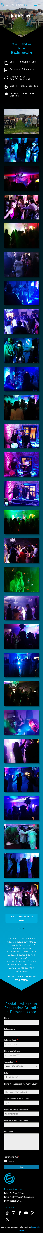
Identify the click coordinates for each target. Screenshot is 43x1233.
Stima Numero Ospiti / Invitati (17, 1098)
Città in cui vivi (11, 1029)
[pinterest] (32, 1213)
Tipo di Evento (10, 1062)
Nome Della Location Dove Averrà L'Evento (21, 1086)
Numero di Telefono (13, 1051)
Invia (21, 1167)
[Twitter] (7, 1219)
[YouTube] (26, 1213)
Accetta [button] (21, 1231)
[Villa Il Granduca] (21, 133)
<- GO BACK (21, 929)
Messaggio (9, 1131)
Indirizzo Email (11, 1040)
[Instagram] (13, 1213)
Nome (7, 1018)
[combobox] (21, 1066)
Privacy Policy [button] (35, 1227)
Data (6, 1073)
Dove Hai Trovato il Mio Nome (17, 1120)
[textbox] (19, 1066)
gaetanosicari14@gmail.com (22, 1196)
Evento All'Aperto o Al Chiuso (16, 1109)
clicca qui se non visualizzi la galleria (21, 918)
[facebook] (20, 1213)
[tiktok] (7, 1213)
